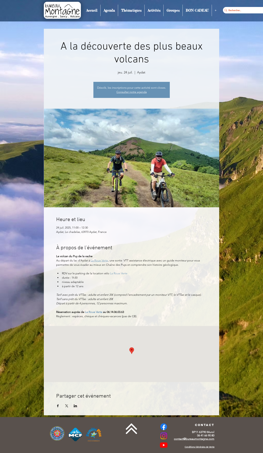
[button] (109, 10)
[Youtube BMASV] (163, 444)
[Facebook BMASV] (163, 426)
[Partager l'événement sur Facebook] (58, 405)
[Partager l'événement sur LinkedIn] (75, 405)
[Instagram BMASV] (163, 435)
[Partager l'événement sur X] (66, 405)
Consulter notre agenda (131, 92)
